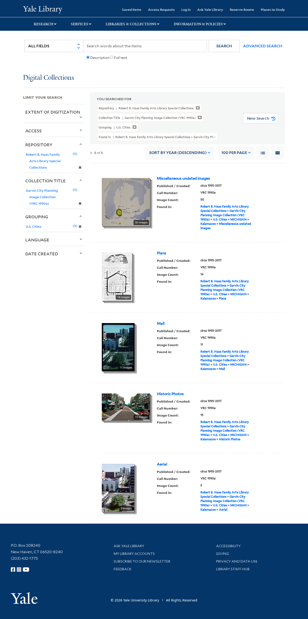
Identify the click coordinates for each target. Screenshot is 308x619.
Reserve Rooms (242, 9)
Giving (222, 554)
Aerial (162, 464)
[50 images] (126, 201)
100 (234, 152)
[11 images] (118, 346)
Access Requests (161, 9)
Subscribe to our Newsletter (142, 561)
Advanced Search (262, 46)
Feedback (123, 569)
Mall (161, 323)
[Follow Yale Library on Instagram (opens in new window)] (19, 569)
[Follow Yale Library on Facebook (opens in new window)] (13, 569)
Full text (120, 58)
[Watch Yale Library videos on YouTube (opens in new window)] (26, 569)
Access (33, 131)
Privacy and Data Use (236, 561)
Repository (38, 144)
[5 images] (118, 487)
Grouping (36, 217)
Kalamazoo (208, 224)
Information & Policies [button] (198, 24)
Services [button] (79, 24)
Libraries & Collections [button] (131, 24)
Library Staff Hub (233, 569)
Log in (186, 9)
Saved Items (131, 9)
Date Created (41, 254)
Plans (161, 253)
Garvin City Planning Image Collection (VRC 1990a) (222, 215)
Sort (178, 152)
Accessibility (228, 546)
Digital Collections (48, 78)
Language (37, 240)
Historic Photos (170, 394)
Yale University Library (42, 9)
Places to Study (273, 9)
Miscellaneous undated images (183, 178)
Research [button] (43, 24)
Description (99, 58)
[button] (224, 46)
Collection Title (45, 181)
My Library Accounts (134, 554)
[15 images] (126, 406)
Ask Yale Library (210, 9)
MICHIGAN (238, 219)
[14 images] (117, 276)
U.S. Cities (220, 219)
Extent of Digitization (52, 112)
